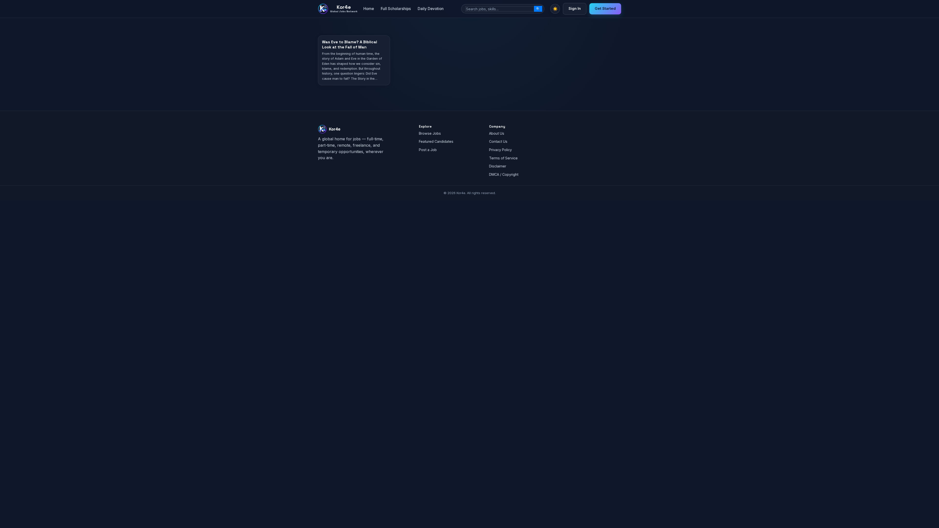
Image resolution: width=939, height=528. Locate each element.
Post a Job (428, 150)
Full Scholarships (396, 8)
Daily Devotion (431, 8)
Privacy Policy (500, 150)
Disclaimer (497, 166)
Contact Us (498, 141)
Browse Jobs (430, 133)
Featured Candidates (436, 141)
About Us (496, 133)
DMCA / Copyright (503, 174)
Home (368, 8)
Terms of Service (503, 158)
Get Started (605, 8)
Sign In (575, 8)
